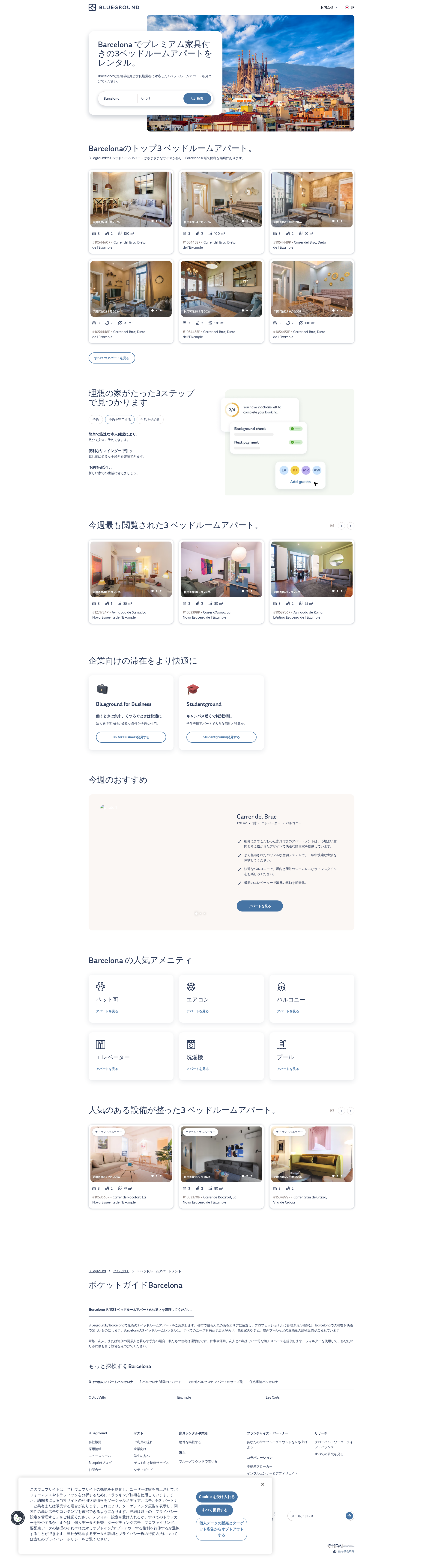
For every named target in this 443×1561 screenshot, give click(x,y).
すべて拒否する (214, 1510)
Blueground (97, 1271)
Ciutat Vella (97, 1397)
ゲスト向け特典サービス (151, 1462)
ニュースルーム (100, 1456)
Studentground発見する (221, 737)
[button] (17, 1517)
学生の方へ (142, 1456)
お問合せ (95, 1469)
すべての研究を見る (329, 1454)
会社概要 (95, 1442)
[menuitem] (141, 1312)
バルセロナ (121, 1271)
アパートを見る (260, 906)
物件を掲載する (190, 1442)
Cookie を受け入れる (217, 1496)
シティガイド (143, 1469)
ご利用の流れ (143, 1442)
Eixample (184, 1397)
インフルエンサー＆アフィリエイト (272, 1473)
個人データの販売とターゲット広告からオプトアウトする (221, 1529)
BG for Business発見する (131, 737)
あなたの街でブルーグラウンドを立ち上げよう (277, 1444)
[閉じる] (262, 1484)
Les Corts (273, 1397)
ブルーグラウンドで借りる (198, 1461)
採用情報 (95, 1449)
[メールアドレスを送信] (349, 1515)
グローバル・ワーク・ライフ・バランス (334, 1444)
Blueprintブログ (100, 1462)
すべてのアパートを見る (111, 358)
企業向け (140, 1449)
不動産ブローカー (259, 1466)
